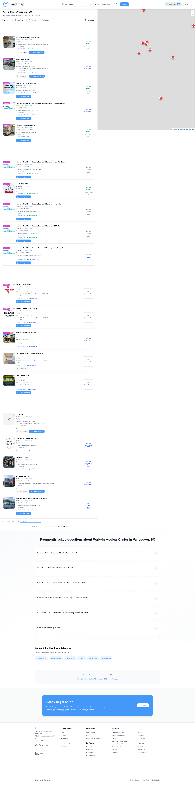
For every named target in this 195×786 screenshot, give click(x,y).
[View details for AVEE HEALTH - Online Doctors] (48, 81)
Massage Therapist (117, 756)
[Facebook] (36, 758)
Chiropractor (141, 750)
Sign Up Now (89, 762)
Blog (62, 753)
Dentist (140, 745)
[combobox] (20, 20)
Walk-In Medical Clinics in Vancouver (30, 485)
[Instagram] (40, 758)
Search (124, 4)
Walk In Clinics (28, 30)
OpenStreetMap (189, 129)
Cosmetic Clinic (142, 764)
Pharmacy (115, 750)
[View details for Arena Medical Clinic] (48, 357)
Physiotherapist (116, 759)
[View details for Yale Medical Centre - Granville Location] (48, 334)
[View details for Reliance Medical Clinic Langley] (48, 290)
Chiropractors (70, 622)
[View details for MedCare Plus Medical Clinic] (48, 124)
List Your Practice (91, 759)
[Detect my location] (116, 4)
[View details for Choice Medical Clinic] (48, 59)
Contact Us (64, 759)
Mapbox (181, 129)
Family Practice (42, 622)
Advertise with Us (65, 756)
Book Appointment (38, 43)
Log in (88, 748)
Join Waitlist (23, 43)
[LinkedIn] (47, 758)
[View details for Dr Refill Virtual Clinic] (48, 172)
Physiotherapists (56, 622)
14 (58, 490)
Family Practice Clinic (118, 745)
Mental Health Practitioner (119, 753)
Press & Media (65, 750)
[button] (143, 43)
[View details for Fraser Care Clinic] (48, 427)
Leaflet (174, 129)
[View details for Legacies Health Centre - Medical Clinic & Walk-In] (48, 469)
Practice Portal (90, 765)
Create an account (91, 745)
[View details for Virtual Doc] (48, 387)
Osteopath (141, 747)
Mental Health (106, 622)
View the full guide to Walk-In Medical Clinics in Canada (97, 642)
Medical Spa (141, 762)
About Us (63, 748)
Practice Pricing (90, 768)
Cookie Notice (156, 780)
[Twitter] (43, 758)
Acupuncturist (142, 753)
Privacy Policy (146, 780)
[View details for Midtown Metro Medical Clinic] (48, 312)
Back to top (143, 669)
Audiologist (141, 759)
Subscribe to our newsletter (94, 750)
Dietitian (114, 762)
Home (62, 745)
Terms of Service (134, 780)
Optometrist (115, 765)
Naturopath (141, 756)
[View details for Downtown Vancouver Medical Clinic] (48, 36)
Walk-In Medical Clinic (118, 748)
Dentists (81, 622)
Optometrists (93, 622)
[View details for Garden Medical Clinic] (48, 447)
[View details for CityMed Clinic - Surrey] (48, 266)
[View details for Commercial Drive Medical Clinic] (48, 408)
